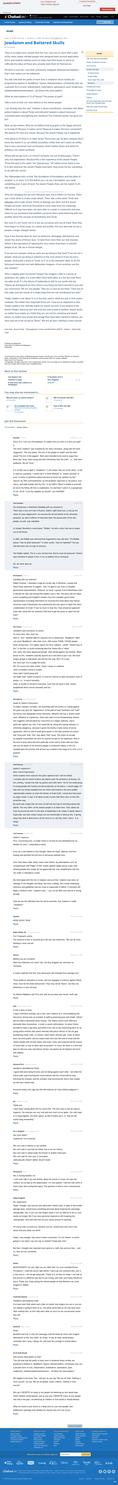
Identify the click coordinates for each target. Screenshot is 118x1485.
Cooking (76, 1463)
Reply (15, 495)
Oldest (25, 427)
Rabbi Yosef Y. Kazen (45, 1472)
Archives (30, 38)
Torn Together (53, 380)
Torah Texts (87, 1463)
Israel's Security (18, 38)
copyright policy (35, 364)
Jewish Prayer (79, 1443)
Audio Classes (53, 1463)
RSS (55, 1445)
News (64, 1463)
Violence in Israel (15, 380)
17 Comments (19, 412)
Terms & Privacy (99, 1479)
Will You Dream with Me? (64, 398)
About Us (89, 1479)
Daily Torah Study (59, 1438)
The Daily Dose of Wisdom (28, 358)
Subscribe (57, 1439)
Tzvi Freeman (11, 47)
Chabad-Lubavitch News (100, 1439)
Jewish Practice (10, 22)
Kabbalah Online (39, 1443)
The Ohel (95, 1438)
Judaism (63, 1472)
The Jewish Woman (40, 1436)
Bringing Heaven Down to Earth (38, 356)
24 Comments (58, 408)
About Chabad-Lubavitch (100, 1434)
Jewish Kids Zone (39, 1441)
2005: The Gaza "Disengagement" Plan (52, 38)
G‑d (52, 125)
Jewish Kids (109, 1463)
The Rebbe (95, 1436)
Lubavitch (42, 1470)
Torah (69, 125)
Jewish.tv (31, 1463)
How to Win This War (62, 406)
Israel (9, 31)
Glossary (56, 1443)
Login (65, 17)
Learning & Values (25, 22)
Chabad (37, 1470)
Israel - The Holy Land (40, 1445)
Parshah (78, 1441)
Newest (20, 427)
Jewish (71, 1472)
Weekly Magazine (16, 1441)
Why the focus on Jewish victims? (20, 398)
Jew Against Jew (15, 377)
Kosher (77, 1439)
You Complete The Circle (24, 406)
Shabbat (78, 1438)
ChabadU (42, 1463)
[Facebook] (100, 1471)
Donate (98, 17)
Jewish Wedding (80, 1436)
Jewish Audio (79, 1445)
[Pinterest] (109, 1471)
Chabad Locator (97, 1441)
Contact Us (110, 1479)
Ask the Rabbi (73, 17)
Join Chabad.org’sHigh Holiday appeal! (50, 3)
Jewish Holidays (80, 1434)
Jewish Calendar (59, 1436)
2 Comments (58, 400)
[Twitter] (104, 1471)
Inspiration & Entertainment (63, 22)
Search (56, 1441)
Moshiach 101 (38, 1439)
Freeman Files (47, 358)
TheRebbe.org (38, 1447)
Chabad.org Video (39, 1434)
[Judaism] (15, 16)
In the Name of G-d (55, 377)
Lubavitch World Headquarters (77, 1470)
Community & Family (42, 22)
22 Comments (11, 400)
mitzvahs (9, 202)
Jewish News (38, 1438)
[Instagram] (113, 1471)
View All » (51, 383)
